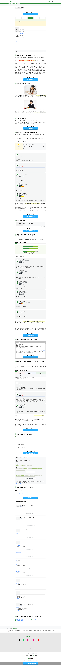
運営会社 (35, 644)
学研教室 (21, 33)
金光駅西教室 (17, 564)
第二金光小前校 (18, 545)
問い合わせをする (18, 483)
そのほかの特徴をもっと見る (30, 471)
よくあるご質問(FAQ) (45, 644)
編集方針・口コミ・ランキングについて (30, 642)
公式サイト (30, 497)
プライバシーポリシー (19, 644)
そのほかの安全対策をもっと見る (30, 478)
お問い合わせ (39, 644)
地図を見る (18, 511)
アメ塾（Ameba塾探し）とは (19, 642)
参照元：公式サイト (43, 350)
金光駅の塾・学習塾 (19, 619)
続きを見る (30, 114)
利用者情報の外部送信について (28, 644)
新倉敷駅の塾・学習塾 (19, 620)
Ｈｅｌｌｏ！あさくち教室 (19, 493)
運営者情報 (47, 642)
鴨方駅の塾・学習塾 (35, 619)
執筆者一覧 (38, 642)
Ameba (27, 655)
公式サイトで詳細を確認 (30, 14)
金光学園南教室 (18, 571)
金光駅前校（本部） (18, 552)
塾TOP (8, 628)
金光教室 (17, 521)
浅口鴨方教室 (17, 607)
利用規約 (13, 644)
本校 (16, 595)
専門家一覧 (43, 642)
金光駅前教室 (17, 583)
